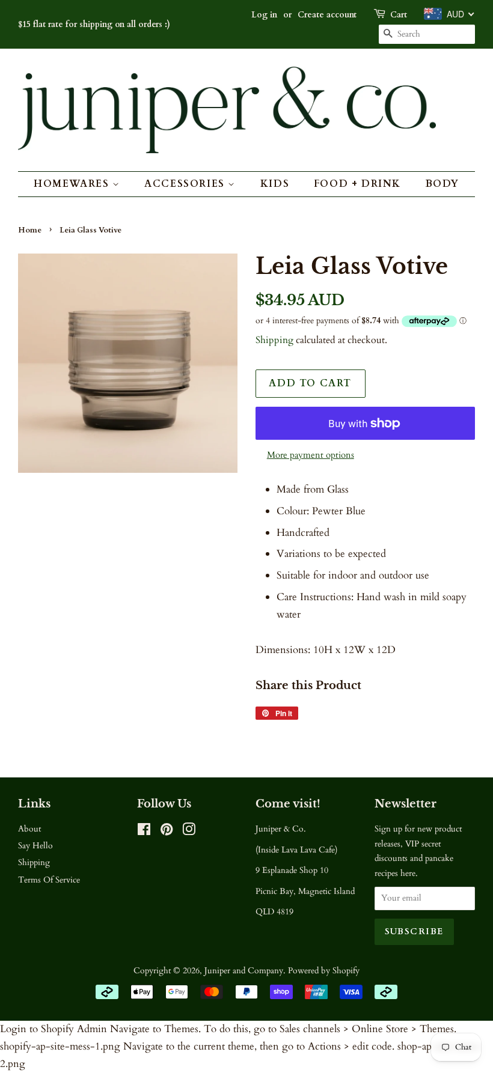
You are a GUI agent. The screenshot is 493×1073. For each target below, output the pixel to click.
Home (29, 230)
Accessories (186, 183)
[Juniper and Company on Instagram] (188, 831)
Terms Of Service (49, 880)
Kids (274, 183)
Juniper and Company (243, 970)
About (29, 828)
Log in (264, 14)
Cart (398, 14)
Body (442, 183)
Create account (327, 14)
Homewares (73, 183)
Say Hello (35, 845)
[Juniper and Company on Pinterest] (166, 831)
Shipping (274, 340)
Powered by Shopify (324, 970)
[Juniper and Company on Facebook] (144, 831)
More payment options (310, 455)
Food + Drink (357, 183)
